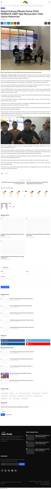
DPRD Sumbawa (24, 398)
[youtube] (12, 470)
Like (4, 195)
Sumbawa (12, 393)
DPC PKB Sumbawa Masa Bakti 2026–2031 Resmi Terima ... (22, 320)
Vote (3, 414)
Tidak (3, 411)
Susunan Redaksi (33, 481)
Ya (2, 409)
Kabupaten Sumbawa (36, 393)
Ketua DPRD (29, 395)
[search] (49, 2)
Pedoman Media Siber (44, 482)
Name (2, 271)
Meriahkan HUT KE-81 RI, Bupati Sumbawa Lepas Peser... (22, 380)
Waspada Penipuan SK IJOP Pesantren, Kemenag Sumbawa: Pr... (12, 257)
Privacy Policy (46, 481)
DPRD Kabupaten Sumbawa (25, 393)
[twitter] (5, 470)
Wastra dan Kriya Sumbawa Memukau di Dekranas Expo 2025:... (38, 235)
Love (18, 195)
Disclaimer (40, 481)
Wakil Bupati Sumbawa (37, 395)
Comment (3, 276)
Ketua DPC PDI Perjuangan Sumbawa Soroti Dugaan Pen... (22, 312)
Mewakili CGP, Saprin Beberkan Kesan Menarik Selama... (21, 298)
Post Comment (5, 287)
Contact (37, 482)
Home (2, 5)
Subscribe (22, 464)
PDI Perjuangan (16, 398)
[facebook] (2, 470)
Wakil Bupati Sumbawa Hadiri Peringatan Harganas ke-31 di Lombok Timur (13, 183)
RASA (10, 398)
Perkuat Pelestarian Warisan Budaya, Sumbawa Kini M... (21, 358)
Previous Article (21, 180)
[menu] (1, 2)
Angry (31, 195)
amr (27, 237)
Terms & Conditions (45, 484)
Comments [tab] (5, 267)
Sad (38, 195)
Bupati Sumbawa (5, 393)
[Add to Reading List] (49, 23)
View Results (8, 414)
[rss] (15, 470)
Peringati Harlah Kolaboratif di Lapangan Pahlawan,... (21, 373)
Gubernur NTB (45, 393)
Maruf (10, 203)
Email (27, 271)
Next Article (28, 180)
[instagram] (8, 470)
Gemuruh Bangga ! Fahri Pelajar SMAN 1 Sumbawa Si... (42, 449)
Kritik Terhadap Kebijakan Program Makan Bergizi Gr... (21, 305)
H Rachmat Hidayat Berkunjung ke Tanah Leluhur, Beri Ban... (12, 235)
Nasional (6, 5)
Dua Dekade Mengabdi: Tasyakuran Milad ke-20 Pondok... (22, 327)
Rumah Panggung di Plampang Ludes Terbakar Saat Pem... (22, 351)
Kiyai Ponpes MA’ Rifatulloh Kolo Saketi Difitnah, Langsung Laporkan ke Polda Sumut (37, 183)
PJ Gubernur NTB (21, 395)
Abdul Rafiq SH (4, 398)
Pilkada (6, 173)
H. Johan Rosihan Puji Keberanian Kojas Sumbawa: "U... (21, 366)
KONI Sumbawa (4, 395)
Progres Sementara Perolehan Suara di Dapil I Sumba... (42, 443)
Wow (45, 195)
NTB (16, 393)
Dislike (11, 195)
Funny (25, 195)
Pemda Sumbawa (13, 395)
